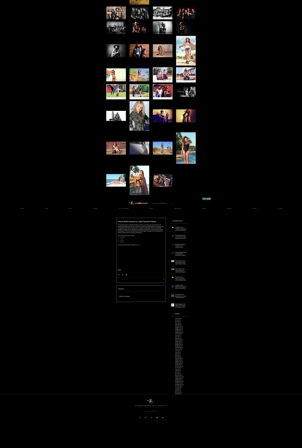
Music (119, 269)
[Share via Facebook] (118, 274)
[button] (172, 203)
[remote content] (141, 256)
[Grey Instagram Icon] (146, 417)
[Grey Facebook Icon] (151, 417)
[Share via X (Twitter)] (122, 274)
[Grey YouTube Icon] (157, 417)
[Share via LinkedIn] (126, 274)
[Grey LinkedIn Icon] (163, 417)
